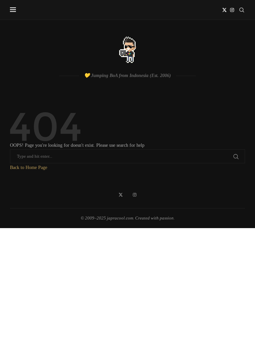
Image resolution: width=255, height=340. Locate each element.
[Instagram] (232, 10)
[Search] (241, 10)
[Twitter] (224, 10)
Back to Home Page (28, 167)
